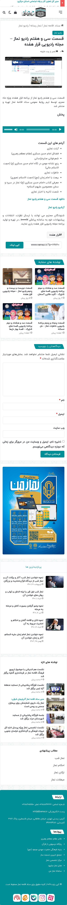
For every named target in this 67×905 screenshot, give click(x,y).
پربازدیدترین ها (33, 567)
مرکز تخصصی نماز (54, 860)
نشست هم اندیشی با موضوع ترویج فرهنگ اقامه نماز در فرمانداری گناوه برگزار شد (24, 673)
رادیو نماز (23, 26)
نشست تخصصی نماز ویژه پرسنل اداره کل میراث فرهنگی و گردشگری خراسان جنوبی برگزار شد (24, 731)
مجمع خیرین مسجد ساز (51, 855)
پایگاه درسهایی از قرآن (52, 844)
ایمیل (60, 414)
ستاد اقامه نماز (52, 26)
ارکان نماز (59, 772)
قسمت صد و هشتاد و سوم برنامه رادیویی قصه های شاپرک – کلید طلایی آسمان (51, 291)
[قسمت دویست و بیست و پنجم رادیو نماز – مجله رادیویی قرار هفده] (17, 276)
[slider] (8, 129)
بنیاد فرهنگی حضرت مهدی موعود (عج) (44, 849)
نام (61, 400)
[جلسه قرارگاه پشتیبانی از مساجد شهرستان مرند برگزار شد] (55, 719)
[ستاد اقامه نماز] (33, 12)
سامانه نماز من (55, 871)
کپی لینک (14, 245)
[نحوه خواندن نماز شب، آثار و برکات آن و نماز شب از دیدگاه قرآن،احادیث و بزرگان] (55, 582)
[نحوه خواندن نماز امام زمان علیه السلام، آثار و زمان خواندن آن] (55, 642)
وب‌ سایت (58, 428)
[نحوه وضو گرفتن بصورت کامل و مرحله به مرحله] (55, 610)
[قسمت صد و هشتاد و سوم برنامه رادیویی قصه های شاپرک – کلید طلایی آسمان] (49, 276)
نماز (19, 884)
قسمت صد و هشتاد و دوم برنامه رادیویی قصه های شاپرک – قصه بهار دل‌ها (19, 326)
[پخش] (60, 129)
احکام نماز (58, 765)
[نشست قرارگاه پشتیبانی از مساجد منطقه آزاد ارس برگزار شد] (55, 689)
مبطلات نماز (57, 780)
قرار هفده (54, 235)
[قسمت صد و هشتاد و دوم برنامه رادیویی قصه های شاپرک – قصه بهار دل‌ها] (17, 311)
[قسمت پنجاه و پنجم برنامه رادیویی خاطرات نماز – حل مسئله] (49, 311)
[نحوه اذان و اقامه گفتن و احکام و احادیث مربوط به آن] (55, 624)
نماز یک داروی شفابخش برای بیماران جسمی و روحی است (26, 703)
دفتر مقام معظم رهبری (51, 838)
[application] (33, 129)
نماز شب (59, 758)
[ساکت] (16, 129)
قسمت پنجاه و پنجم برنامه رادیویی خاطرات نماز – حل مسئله (51, 326)
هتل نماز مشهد (55, 865)
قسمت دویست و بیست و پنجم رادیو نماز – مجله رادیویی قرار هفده (17, 291)
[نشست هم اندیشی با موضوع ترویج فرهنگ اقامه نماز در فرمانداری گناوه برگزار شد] (55, 673)
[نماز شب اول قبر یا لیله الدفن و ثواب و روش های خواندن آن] (55, 596)
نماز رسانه (35, 26)
